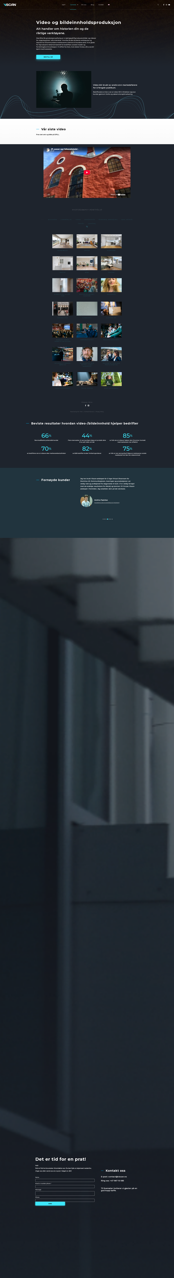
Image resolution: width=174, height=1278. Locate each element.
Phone (37, 1197)
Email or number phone (43, 1183)
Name (37, 1177)
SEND (50, 1203)
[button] (48, 57)
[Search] (158, 5)
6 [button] (110, 519)
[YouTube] (169, 5)
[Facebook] (164, 5)
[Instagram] (166, 5)
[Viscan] (10, 4)
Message (38, 1189)
